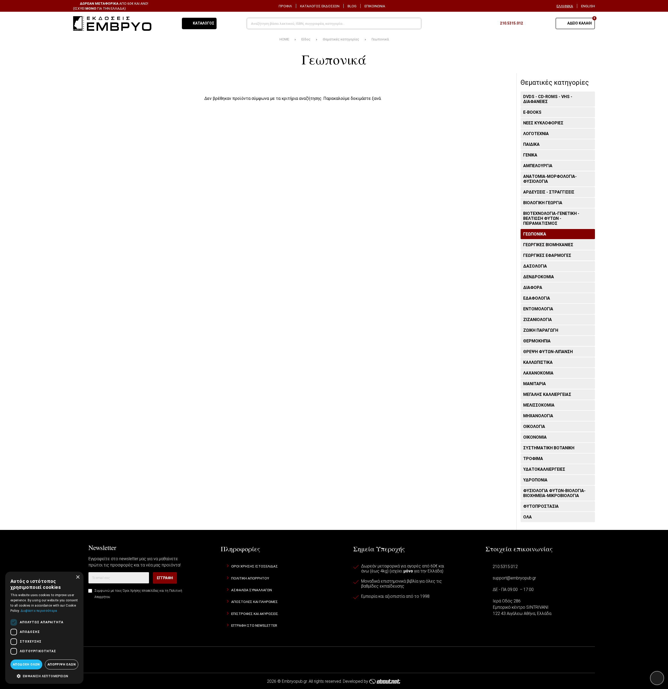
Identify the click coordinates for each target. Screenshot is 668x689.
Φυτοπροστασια (541, 506)
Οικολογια (534, 426)
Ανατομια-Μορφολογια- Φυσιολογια (550, 179)
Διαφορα (532, 287)
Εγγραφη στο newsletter (254, 625)
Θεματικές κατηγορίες (341, 39)
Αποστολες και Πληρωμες (254, 602)
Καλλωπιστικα (538, 362)
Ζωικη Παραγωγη (540, 330)
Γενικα (530, 155)
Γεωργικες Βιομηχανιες (548, 244)
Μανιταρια (534, 383)
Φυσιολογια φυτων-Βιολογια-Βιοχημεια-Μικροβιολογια (554, 493)
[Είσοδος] (545, 23)
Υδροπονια (535, 480)
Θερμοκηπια (537, 341)
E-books (532, 112)
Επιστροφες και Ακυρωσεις (254, 614)
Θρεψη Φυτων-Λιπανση (548, 351)
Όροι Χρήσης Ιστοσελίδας (141, 591)
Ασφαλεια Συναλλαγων (251, 590)
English (588, 6)
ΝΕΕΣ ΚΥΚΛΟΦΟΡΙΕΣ (543, 122)
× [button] (78, 577)
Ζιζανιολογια (537, 319)
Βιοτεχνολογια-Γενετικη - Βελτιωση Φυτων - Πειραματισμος (551, 218)
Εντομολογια (538, 308)
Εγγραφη (165, 578)
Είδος (306, 39)
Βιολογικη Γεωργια (542, 202)
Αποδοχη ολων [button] (26, 664)
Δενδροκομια (538, 276)
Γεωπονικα (534, 234)
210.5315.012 (505, 566)
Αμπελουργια (537, 165)
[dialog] (44, 628)
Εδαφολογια (536, 298)
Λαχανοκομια (538, 373)
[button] (44, 676)
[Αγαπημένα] (532, 23)
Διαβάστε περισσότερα (39, 611)
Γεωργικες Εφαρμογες (547, 255)
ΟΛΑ (527, 517)
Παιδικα (531, 144)
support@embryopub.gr (514, 578)
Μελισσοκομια (538, 405)
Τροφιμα (533, 458)
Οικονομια (535, 437)
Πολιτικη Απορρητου (250, 578)
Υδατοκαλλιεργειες (544, 469)
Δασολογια (535, 266)
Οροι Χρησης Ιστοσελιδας (254, 566)
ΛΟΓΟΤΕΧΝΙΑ (536, 133)
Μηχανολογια (538, 415)
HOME (284, 39)
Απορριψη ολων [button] (61, 664)
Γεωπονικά (380, 39)
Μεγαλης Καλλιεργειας (547, 394)
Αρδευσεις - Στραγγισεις (548, 192)
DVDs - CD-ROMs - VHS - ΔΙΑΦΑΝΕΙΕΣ (547, 99)
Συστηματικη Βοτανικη (548, 447)
